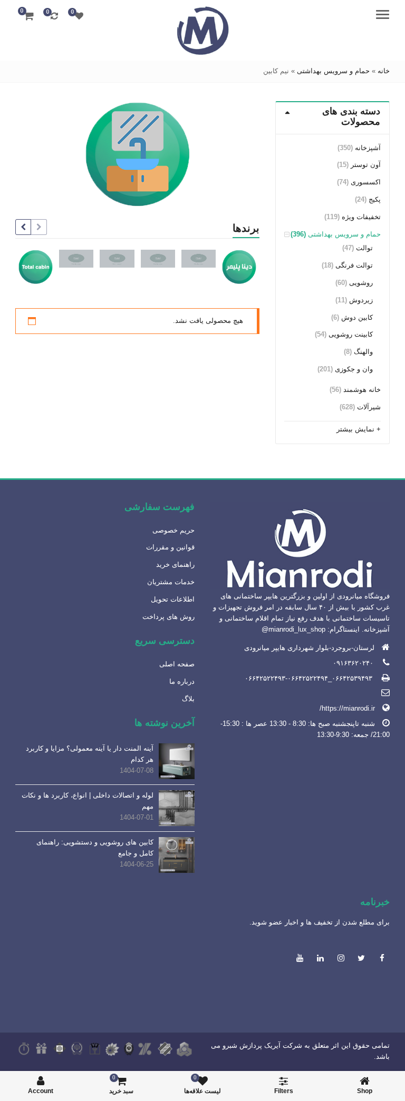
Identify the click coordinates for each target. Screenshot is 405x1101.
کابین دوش (357, 317)
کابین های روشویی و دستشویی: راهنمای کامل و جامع (94, 847)
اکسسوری (366, 182)
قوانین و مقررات (170, 547)
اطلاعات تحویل (173, 599)
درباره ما (182, 681)
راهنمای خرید (175, 564)
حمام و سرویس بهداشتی (333, 71)
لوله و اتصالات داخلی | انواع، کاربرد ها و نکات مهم (87, 800)
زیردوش (361, 300)
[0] (79, 16)
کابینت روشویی (351, 334)
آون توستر (366, 165)
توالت (364, 248)
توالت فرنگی (354, 265)
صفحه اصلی (177, 664)
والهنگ (363, 352)
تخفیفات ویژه (361, 217)
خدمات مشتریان (171, 582)
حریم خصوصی (173, 530)
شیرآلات (369, 407)
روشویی (361, 283)
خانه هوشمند (362, 390)
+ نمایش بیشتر (358, 429)
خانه (384, 71)
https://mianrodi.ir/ (347, 708)
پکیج (375, 199)
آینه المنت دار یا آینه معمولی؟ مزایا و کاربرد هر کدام (89, 753)
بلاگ (188, 699)
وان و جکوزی (354, 369)
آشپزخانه (368, 148)
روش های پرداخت (168, 617)
